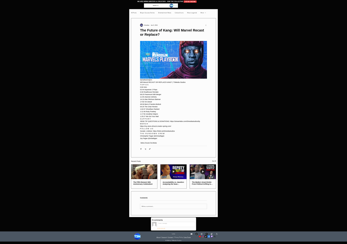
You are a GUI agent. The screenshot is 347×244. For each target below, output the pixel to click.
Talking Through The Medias (148, 142)
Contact (170, 237)
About (158, 237)
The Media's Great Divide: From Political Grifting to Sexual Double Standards (202, 183)
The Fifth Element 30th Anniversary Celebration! (143, 183)
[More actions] (206, 25)
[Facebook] (209, 236)
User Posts (187, 237)
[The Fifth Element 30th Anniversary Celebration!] (144, 171)
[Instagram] (202, 234)
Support (164, 237)
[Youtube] (191, 234)
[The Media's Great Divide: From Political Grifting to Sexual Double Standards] (203, 171)
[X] (217, 234)
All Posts (134, 13)
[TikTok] (197, 234)
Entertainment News (164, 13)
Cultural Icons (179, 13)
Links (173, 234)
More (202, 13)
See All (214, 161)
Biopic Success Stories (147, 13)
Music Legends (192, 13)
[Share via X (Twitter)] (145, 149)
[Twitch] (212, 234)
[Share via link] (150, 149)
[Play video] (173, 60)
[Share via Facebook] (141, 149)
